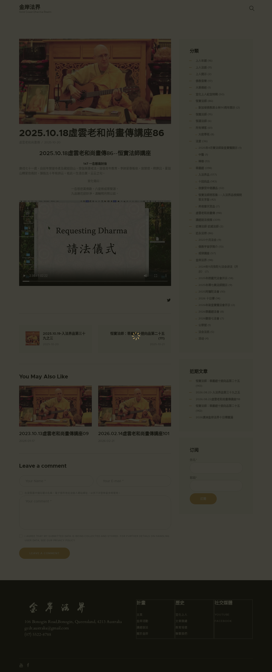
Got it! (252, 30)
